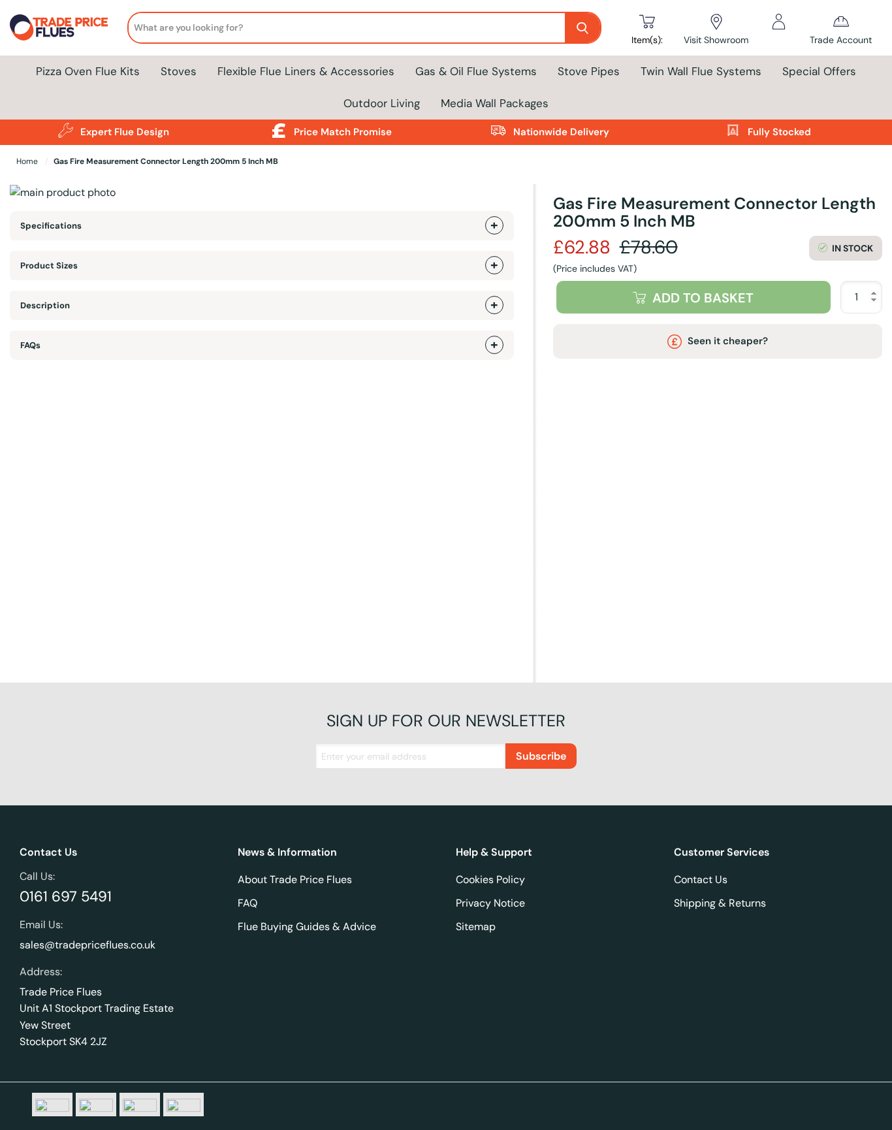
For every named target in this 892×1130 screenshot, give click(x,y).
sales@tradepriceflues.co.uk (87, 945)
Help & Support (494, 852)
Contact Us (48, 852)
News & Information (287, 852)
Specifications (51, 225)
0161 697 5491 (66, 896)
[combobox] (347, 27)
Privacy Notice (490, 903)
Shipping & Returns (720, 903)
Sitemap (476, 926)
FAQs (30, 345)
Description (45, 305)
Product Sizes (49, 265)
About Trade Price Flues (295, 879)
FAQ (247, 903)
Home (28, 161)
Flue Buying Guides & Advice (307, 926)
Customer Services (721, 852)
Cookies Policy (490, 879)
